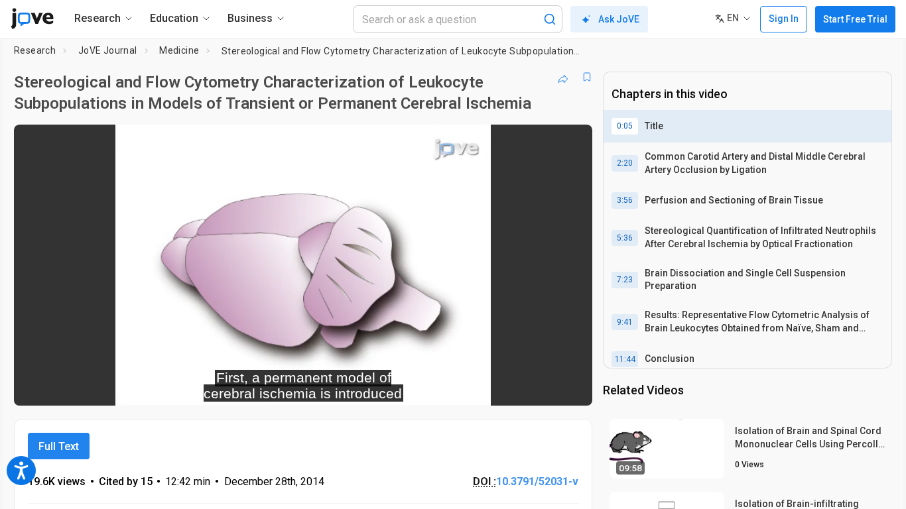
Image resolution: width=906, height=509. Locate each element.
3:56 (625, 200)
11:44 (625, 359)
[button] (571, 143)
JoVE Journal (107, 50)
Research (35, 50)
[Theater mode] (571, 387)
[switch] (437, 387)
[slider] (230, 387)
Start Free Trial (855, 19)
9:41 (625, 322)
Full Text (58, 446)
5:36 (625, 238)
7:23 (625, 279)
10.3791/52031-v (537, 481)
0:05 (625, 126)
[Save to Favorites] (587, 77)
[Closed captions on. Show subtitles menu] (541, 387)
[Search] (549, 19)
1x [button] (513, 386)
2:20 (625, 163)
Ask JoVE (618, 19)
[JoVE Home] (32, 18)
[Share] (563, 77)
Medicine (179, 50)
